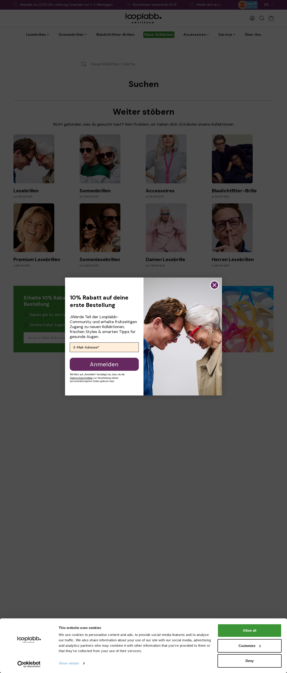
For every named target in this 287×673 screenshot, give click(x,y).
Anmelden (104, 364)
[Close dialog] (214, 285)
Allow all (249, 630)
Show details (69, 663)
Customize (247, 646)
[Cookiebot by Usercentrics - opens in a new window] (29, 664)
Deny (250, 661)
